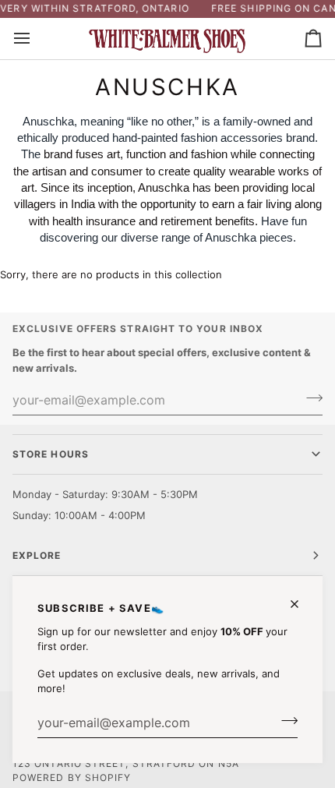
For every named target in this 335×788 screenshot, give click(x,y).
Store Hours (50, 454)
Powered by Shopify (71, 777)
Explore (37, 555)
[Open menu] (35, 38)
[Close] (301, 604)
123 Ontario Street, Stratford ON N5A (125, 763)
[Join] (285, 720)
